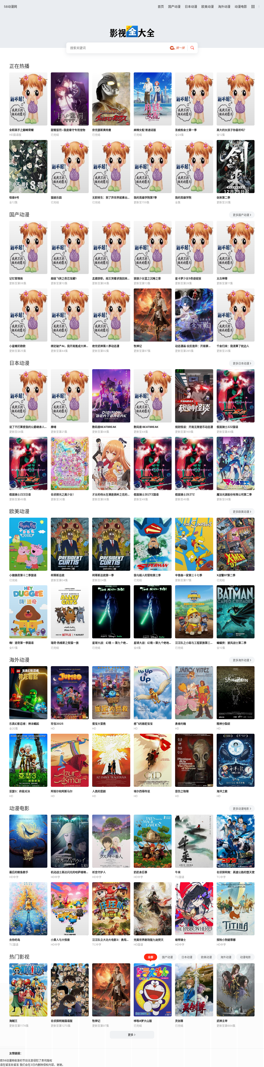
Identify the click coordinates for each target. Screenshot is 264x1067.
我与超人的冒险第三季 (147, 575)
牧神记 (138, 346)
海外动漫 (224, 6)
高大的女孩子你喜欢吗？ (231, 129)
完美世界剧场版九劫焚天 (149, 939)
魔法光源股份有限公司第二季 (234, 494)
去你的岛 (14, 939)
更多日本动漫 (241, 363)
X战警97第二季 (226, 575)
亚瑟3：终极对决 (19, 791)
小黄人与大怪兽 (60, 939)
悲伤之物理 (182, 791)
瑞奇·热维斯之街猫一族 (65, 642)
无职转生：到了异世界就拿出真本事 (111, 197)
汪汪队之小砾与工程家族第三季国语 (194, 642)
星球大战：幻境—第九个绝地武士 (153, 642)
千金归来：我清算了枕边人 (233, 346)
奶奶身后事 (140, 872)
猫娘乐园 (56, 197)
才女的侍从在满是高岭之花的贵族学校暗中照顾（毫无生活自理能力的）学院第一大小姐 (111, 494)
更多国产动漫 (241, 214)
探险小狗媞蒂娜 (226, 939)
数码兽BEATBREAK (104, 426)
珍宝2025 (57, 723)
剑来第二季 (223, 197)
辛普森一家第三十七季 (188, 575)
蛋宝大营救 (99, 723)
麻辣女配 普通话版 (145, 129)
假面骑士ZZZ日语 (20, 494)
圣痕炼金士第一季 (186, 129)
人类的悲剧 (99, 791)
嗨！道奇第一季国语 (21, 642)
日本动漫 (191, 6)
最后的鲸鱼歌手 (18, 872)
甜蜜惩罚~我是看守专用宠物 (68, 129)
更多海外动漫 (241, 660)
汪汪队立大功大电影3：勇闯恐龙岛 (111, 939)
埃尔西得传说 (142, 791)
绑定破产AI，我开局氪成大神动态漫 (70, 346)
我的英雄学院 (183, 197)
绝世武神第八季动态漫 (105, 346)
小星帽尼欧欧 (17, 346)
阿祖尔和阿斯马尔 (61, 791)
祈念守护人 (99, 872)
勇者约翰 (180, 723)
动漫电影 (241, 6)
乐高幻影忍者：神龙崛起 (24, 723)
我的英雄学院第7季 (145, 197)
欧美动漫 (207, 6)
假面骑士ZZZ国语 (227, 426)
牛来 (178, 872)
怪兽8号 (14, 197)
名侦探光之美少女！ (63, 494)
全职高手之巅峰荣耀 (21, 129)
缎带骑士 (180, 939)
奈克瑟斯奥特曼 (101, 129)
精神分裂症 (223, 723)
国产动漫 (174, 6)
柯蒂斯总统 (57, 575)
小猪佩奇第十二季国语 (22, 575)
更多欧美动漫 (241, 511)
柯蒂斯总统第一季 (103, 575)
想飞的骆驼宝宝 (143, 723)
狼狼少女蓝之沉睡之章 (147, 278)
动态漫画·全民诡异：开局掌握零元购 (194, 346)
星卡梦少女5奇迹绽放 (188, 278)
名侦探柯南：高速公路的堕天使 (236, 872)
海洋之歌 (222, 791)
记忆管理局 (16, 278)
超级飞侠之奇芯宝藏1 (64, 278)
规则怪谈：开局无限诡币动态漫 (194, 426)
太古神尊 (222, 278)
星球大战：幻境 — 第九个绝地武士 (111, 642)
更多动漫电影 (241, 808)
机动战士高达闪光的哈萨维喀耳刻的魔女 (70, 872)
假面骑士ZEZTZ (185, 494)
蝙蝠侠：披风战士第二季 (231, 642)
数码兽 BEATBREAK (146, 426)
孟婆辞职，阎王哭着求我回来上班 (111, 278)
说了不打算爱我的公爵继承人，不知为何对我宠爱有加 (28, 426)
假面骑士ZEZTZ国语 (146, 494)
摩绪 (53, 426)
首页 (161, 6)
